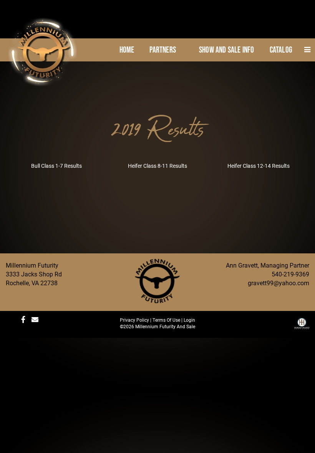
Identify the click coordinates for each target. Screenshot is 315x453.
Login (189, 320)
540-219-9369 (290, 274)
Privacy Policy (134, 320)
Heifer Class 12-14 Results (258, 165)
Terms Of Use (166, 320)
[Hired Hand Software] (301, 326)
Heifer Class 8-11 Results (157, 165)
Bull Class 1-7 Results (56, 165)
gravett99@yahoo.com (278, 283)
